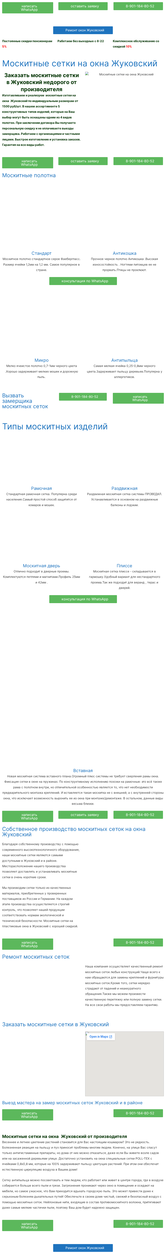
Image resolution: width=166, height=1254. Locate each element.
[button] (27, 7)
